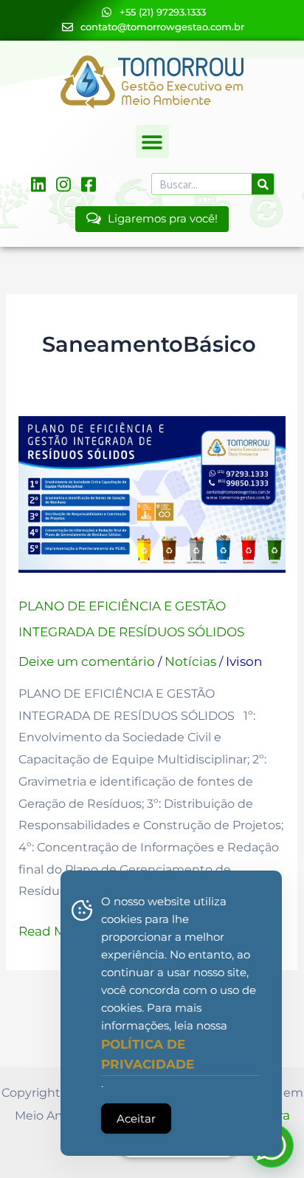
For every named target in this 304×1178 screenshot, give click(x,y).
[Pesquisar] (263, 184)
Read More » (56, 929)
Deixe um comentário (86, 661)
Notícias (190, 661)
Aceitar (136, 1118)
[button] (152, 141)
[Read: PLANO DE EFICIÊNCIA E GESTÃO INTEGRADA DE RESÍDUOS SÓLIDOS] (152, 493)
